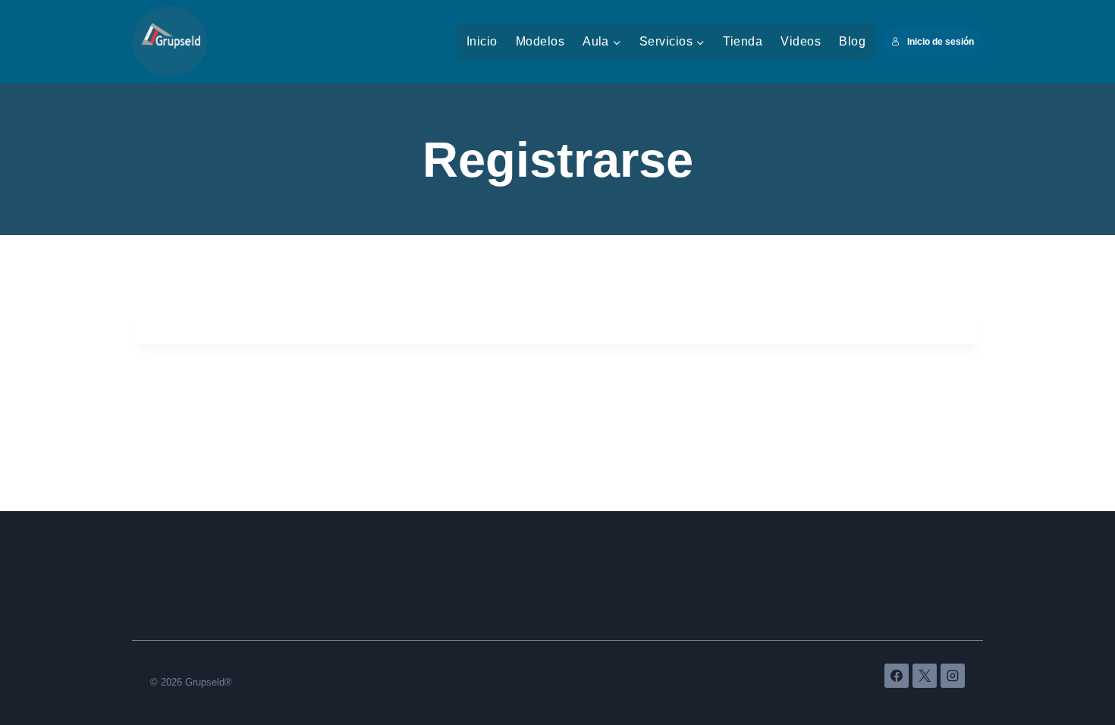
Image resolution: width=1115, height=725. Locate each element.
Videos (800, 41)
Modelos (540, 41)
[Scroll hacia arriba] (1068, 669)
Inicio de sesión (940, 41)
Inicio (482, 41)
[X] (924, 676)
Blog (852, 41)
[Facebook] (896, 676)
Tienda (742, 41)
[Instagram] (953, 676)
